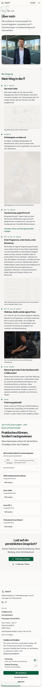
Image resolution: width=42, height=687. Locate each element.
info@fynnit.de (7, 612)
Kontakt (33, 3)
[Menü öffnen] (39, 3)
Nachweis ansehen (8, 468)
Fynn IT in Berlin (7, 635)
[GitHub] (6, 602)
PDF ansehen (8, 482)
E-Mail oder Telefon (23, 564)
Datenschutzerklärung (11, 653)
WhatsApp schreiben (22, 559)
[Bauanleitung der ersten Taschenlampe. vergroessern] (22, 117)
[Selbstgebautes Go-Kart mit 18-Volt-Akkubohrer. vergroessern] (22, 177)
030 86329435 (7, 615)
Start (3, 11)
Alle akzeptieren (21, 673)
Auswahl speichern (21, 677)
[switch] (35, 660)
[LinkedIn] (3, 602)
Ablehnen (21, 682)
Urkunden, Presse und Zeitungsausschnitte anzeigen (19, 230)
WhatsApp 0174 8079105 (10, 619)
